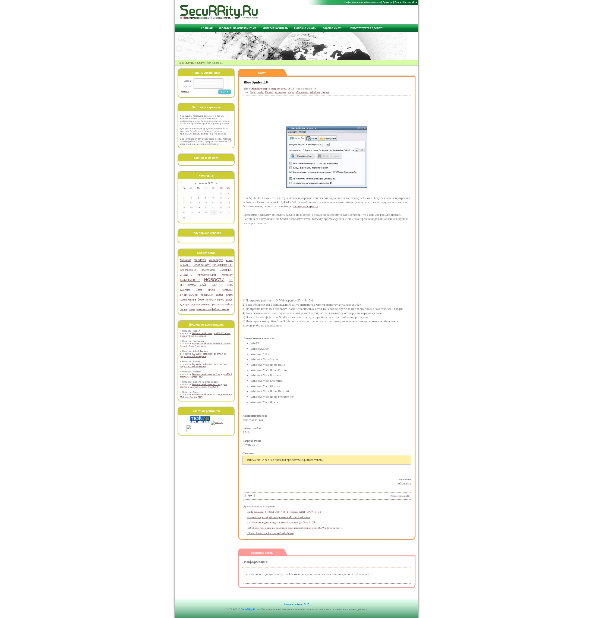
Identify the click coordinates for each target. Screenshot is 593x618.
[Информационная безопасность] (219, 18)
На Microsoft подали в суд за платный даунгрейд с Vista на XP (281, 522)
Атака (229, 260)
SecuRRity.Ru (186, 62)
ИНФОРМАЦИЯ (206, 274)
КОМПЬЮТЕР (190, 280)
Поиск (397, 2)
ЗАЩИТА (186, 274)
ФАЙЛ (229, 294)
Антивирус (216, 260)
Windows (315, 92)
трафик (325, 92)
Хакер (183, 299)
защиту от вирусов (305, 206)
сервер (184, 309)
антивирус (280, 92)
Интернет (227, 274)
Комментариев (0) (400, 495)
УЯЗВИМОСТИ (189, 294)
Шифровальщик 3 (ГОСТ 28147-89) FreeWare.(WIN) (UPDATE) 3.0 (284, 511)
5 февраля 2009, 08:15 (281, 88)
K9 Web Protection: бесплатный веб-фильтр (270, 533)
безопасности (207, 299)
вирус (291, 92)
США (230, 285)
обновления (302, 92)
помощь (185, 91)
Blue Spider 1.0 (256, 82)
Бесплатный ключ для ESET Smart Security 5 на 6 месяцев (205, 334)
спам (192, 309)
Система (185, 289)
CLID (306, 604)
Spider (260, 92)
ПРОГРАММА (188, 285)
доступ (184, 304)
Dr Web (269, 92)
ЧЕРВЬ (192, 299)
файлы (215, 309)
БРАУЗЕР (185, 265)
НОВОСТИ (214, 279)
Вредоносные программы (197, 270)
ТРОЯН (212, 289)
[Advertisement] (361, 14)
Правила (387, 2)
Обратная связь (262, 552)
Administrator (259, 88)
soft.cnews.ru (404, 483)
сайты (229, 304)
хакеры (224, 309)
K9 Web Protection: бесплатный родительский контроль (203, 355)
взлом (220, 299)
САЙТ (204, 285)
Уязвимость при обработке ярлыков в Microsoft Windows (278, 517)
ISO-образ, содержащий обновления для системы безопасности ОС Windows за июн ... (295, 527)
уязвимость (203, 309)
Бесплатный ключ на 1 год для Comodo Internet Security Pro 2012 (203, 385)
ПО (231, 280)
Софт (200, 62)
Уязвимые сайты (212, 294)
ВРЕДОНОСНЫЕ (222, 265)
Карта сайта (410, 2)
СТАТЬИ (217, 285)
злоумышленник (199, 304)
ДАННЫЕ (226, 270)
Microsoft (185, 260)
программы (217, 304)
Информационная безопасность (362, 2)
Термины (227, 289)
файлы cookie (200, 133)
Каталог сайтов (293, 604)
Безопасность (201, 265)
